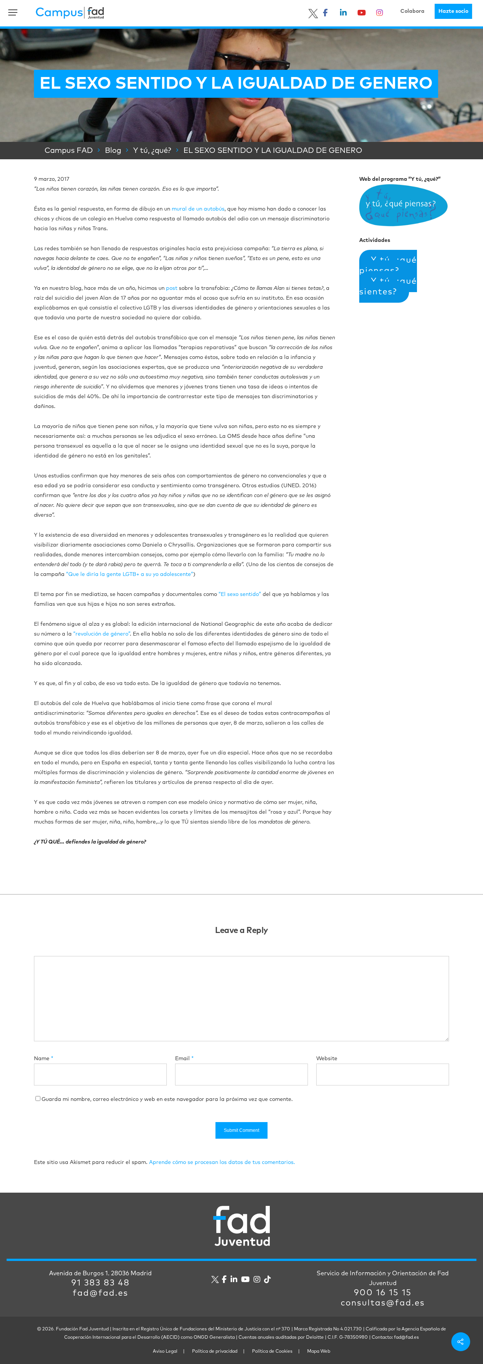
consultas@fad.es (383, 1303)
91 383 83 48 (100, 1283)
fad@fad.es (100, 1293)
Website (326, 1058)
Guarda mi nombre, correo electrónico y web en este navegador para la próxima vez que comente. (167, 1099)
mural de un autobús (198, 209)
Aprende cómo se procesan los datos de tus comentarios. (222, 1162)
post (171, 288)
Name (43, 1058)
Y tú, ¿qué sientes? (388, 286)
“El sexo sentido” (239, 594)
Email (184, 1058)
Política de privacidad (214, 1351)
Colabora (412, 11)
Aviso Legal (165, 1351)
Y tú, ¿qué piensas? (388, 265)
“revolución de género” (101, 634)
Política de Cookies (272, 1351)
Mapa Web (318, 1351)
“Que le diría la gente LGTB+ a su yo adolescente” (129, 574)
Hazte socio (453, 11)
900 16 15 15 (383, 1293)
